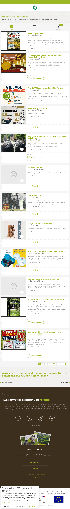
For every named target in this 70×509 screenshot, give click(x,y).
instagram (40, 418)
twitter (29, 418)
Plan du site (50, 505)
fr (67, 3)
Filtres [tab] (58, 29)
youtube (52, 418)
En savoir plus (6, 502)
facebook (18, 418)
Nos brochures (35, 462)
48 (58, 364)
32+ (54, 364)
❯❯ (66, 364)
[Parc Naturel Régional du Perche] (35, 7)
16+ (49, 364)
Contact (35, 468)
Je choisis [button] (19, 506)
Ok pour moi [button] (32, 506)
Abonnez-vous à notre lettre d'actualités (35, 476)
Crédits (42, 505)
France (47, 499)
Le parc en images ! (35, 425)
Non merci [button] (7, 506)
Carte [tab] (34, 29)
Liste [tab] (11, 29)
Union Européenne (59, 499)
